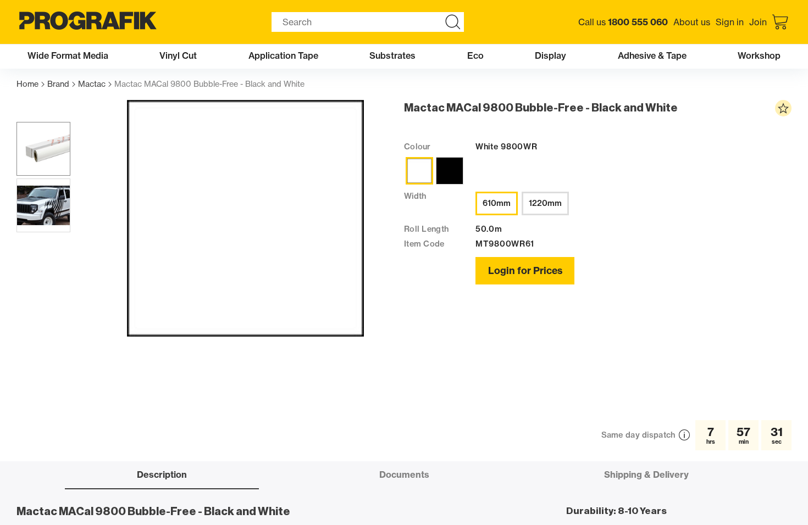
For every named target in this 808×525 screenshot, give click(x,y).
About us (691, 21)
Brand (58, 84)
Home (27, 84)
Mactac (92, 84)
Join (758, 21)
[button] (43, 149)
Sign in (730, 21)
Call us (623, 21)
